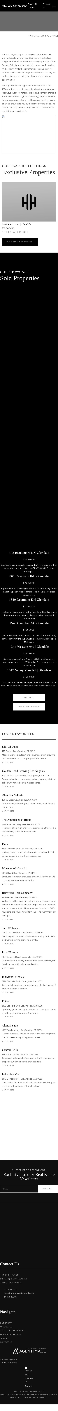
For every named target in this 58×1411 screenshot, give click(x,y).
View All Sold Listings (28, 706)
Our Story (6, 1323)
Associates (6, 1327)
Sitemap (53, 1394)
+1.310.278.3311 (10, 1289)
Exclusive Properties (12, 1330)
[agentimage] (29, 1351)
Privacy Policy (15, 1397)
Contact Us (6, 1342)
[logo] (29, 1236)
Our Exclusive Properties (19, 242)
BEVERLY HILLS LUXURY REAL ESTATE (29, 1391)
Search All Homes (10, 1334)
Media (3, 1338)
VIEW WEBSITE (8, 762)
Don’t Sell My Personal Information (35, 1397)
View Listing (28, 697)
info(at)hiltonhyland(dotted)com (19, 1293)
